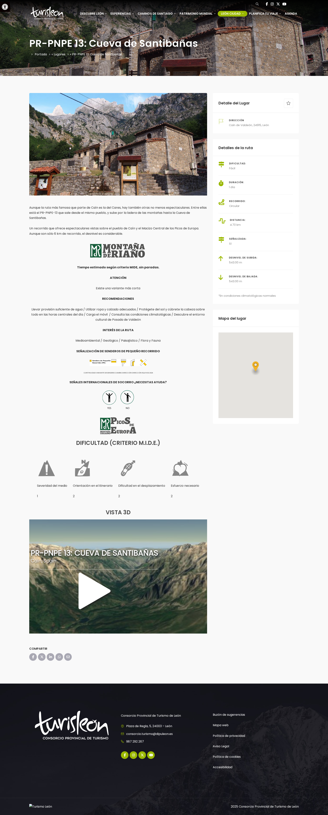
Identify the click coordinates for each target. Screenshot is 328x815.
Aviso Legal (221, 746)
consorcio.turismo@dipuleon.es (149, 734)
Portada (41, 54)
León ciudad (231, 14)
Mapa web (221, 725)
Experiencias (120, 14)
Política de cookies (227, 757)
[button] (255, 368)
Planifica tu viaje (263, 14)
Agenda (291, 14)
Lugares (59, 54)
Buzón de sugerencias (229, 714)
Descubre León (92, 14)
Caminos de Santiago (155, 14)
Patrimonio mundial (196, 14)
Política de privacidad (229, 736)
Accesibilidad (222, 767)
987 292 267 (135, 741)
